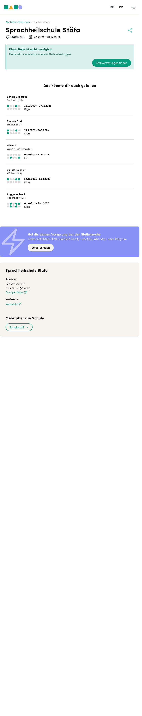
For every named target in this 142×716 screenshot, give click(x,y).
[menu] (132, 7)
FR (112, 7)
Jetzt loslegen (41, 247)
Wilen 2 (11, 145)
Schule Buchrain (17, 96)
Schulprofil (16, 327)
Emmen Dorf (14, 121)
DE (121, 7)
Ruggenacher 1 (16, 194)
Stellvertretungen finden (111, 63)
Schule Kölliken (16, 169)
